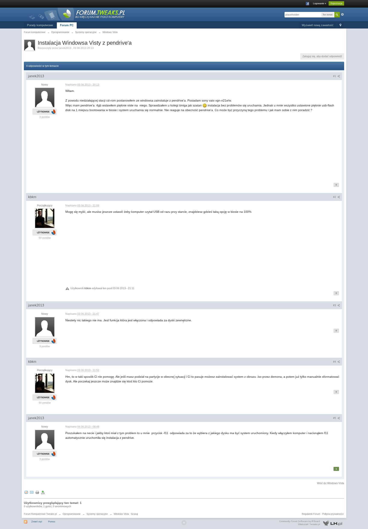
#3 (335, 305)
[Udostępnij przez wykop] (26, 492)
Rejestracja (336, 3)
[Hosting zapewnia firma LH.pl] (311, 523)
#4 (335, 361)
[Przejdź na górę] (184, 522)
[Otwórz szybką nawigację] (340, 25)
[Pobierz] (43, 492)
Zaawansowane (342, 14)
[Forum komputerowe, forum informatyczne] (77, 13)
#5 (335, 418)
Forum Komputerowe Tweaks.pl (40, 514)
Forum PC (66, 25)
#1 (335, 76)
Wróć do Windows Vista (330, 483)
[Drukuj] (37, 492)
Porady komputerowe (40, 25)
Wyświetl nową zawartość (318, 25)
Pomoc (51, 521)
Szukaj (134, 514)
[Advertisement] (193, 147)
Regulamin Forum (311, 514)
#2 (335, 197)
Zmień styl (36, 521)
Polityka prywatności (333, 514)
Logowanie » (319, 3)
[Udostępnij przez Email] (31, 492)
